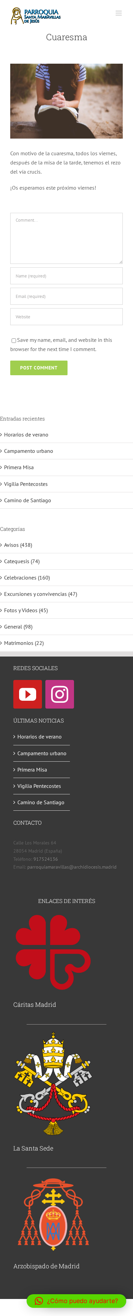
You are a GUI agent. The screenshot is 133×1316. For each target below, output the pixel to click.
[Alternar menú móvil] (119, 13)
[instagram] (59, 694)
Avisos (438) (18, 544)
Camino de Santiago (27, 500)
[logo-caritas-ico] (53, 915)
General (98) (18, 626)
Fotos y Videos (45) (26, 610)
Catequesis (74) (22, 561)
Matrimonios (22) (24, 642)
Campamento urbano (28, 450)
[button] (76, 1301)
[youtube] (27, 694)
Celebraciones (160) (27, 577)
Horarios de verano (26, 434)
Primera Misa (19, 467)
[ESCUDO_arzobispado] (53, 1177)
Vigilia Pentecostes (26, 483)
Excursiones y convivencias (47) (40, 593)
